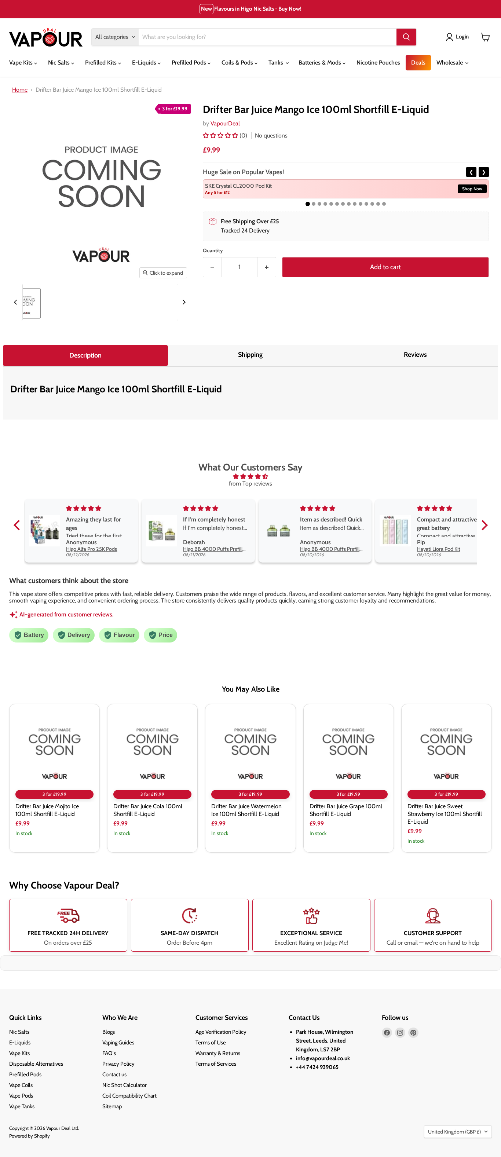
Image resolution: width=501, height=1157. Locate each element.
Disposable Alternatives (36, 1064)
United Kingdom (454, 1131)
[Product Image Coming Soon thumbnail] (25, 303)
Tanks (276, 62)
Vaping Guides (118, 1042)
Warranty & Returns (217, 1053)
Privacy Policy (118, 1064)
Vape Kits (21, 62)
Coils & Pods (238, 62)
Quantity (213, 250)
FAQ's (109, 1053)
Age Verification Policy (220, 1032)
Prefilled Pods (190, 62)
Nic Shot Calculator (124, 1085)
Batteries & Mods (321, 62)
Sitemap (112, 1106)
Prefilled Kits (101, 62)
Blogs (108, 1032)
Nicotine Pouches (378, 62)
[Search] (406, 37)
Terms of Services (215, 1064)
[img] (250, 476)
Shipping (250, 355)
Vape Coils (21, 1085)
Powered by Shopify (29, 1136)
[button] (221, 135)
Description (85, 355)
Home (20, 90)
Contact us (114, 1074)
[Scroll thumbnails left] (16, 302)
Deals (418, 62)
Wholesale (450, 62)
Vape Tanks (21, 1106)
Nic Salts (59, 62)
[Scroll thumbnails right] (183, 302)
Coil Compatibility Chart (129, 1095)
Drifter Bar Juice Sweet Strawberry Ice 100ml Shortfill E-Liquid (444, 814)
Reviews (415, 355)
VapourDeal (225, 123)
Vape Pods (21, 1095)
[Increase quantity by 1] (266, 267)
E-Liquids (145, 62)
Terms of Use (210, 1042)
